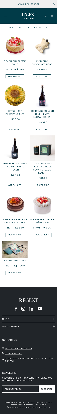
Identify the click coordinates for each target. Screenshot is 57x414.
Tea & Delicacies (11, 335)
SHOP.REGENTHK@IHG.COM (18, 348)
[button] (5, 16)
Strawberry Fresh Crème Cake (42, 221)
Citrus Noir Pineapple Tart (14, 112)
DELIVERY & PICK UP (12, 337)
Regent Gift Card (15, 260)
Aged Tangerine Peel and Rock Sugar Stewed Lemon (42, 168)
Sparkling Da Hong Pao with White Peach (15, 166)
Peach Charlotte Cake (15, 63)
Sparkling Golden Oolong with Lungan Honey (42, 114)
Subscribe (46, 389)
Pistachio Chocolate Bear (42, 63)
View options (14, 76)
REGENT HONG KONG (12, 332)
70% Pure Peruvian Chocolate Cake (14, 221)
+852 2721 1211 (13, 353)
